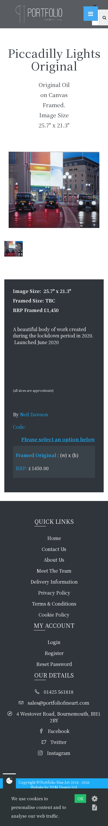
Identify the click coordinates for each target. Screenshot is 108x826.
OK (80, 798)
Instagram (58, 753)
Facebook (58, 731)
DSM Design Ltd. (64, 787)
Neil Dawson (34, 414)
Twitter (58, 742)
